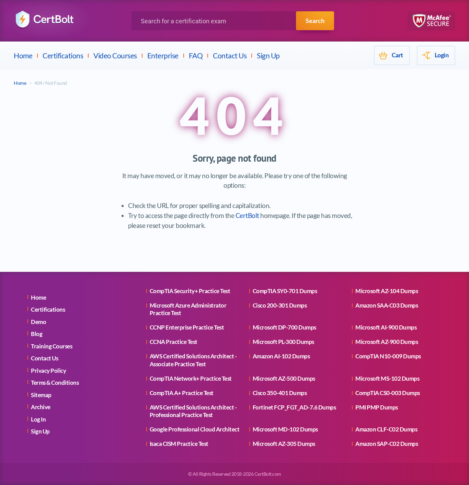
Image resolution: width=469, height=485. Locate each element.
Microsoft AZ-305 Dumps (284, 443)
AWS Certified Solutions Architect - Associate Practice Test (193, 360)
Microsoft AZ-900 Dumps (386, 341)
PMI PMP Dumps (376, 407)
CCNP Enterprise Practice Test (187, 327)
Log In (38, 419)
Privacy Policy (48, 370)
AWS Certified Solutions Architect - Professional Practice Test (193, 411)
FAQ (196, 55)
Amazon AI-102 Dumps (281, 356)
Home (23, 55)
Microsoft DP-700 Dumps (284, 327)
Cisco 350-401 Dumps (280, 392)
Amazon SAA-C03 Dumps (386, 305)
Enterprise (163, 55)
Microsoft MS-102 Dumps (387, 378)
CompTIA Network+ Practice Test (191, 378)
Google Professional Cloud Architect (195, 429)
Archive (40, 407)
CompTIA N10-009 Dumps (388, 356)
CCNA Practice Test (173, 341)
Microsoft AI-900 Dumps (385, 327)
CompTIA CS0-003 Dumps (387, 392)
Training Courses (51, 346)
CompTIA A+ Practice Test (182, 392)
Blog (36, 333)
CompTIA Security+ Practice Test (190, 291)
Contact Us (230, 55)
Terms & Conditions (55, 382)
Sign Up (268, 55)
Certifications (63, 55)
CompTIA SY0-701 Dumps (285, 291)
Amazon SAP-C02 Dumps (386, 443)
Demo (38, 321)
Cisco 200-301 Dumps (280, 305)
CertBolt (247, 215)
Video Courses (115, 55)
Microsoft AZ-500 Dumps (284, 378)
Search (315, 20)
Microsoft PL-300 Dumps (283, 341)
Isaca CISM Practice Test (179, 443)
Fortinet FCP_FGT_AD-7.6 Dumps (294, 407)
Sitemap (41, 395)
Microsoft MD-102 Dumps (285, 429)
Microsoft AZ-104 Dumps (386, 291)
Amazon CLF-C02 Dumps (386, 429)
